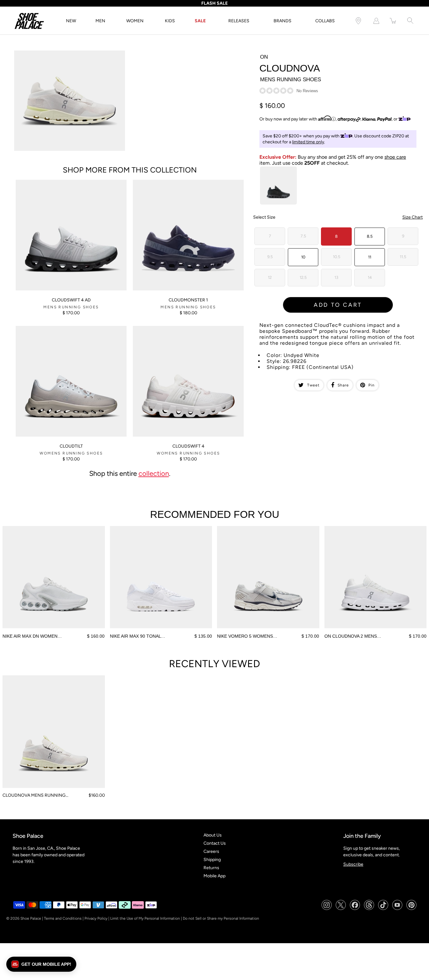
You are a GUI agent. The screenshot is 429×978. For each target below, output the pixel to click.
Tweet (313, 385)
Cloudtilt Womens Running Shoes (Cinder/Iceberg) (66, 328)
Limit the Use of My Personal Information (145, 918)
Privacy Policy (95, 918)
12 (270, 277)
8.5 (369, 236)
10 (303, 257)
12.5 (303, 277)
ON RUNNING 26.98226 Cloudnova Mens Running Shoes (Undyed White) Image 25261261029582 (64, 55)
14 (370, 277)
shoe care (395, 157)
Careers (211, 851)
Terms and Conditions (63, 918)
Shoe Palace (30, 918)
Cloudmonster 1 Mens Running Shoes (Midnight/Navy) (186, 182)
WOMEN (135, 21)
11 (369, 257)
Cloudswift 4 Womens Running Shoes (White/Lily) (182, 328)
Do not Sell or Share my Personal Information (221, 918)
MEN (100, 21)
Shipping (212, 859)
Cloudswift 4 (188, 446)
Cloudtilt (71, 446)
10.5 (336, 256)
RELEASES (238, 21)
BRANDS (282, 21)
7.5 (303, 236)
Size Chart (412, 217)
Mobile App (214, 876)
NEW (71, 21)
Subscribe (353, 864)
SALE (200, 21)
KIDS (170, 21)
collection (153, 473)
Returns (211, 867)
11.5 (403, 256)
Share (343, 385)
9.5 (270, 256)
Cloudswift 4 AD (71, 300)
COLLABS (325, 21)
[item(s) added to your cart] (393, 21)
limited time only (308, 142)
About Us (213, 835)
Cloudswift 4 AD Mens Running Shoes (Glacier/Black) (68, 182)
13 (336, 277)
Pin (371, 385)
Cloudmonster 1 (188, 300)
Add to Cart (338, 304)
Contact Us (215, 843)
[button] (41, 964)
